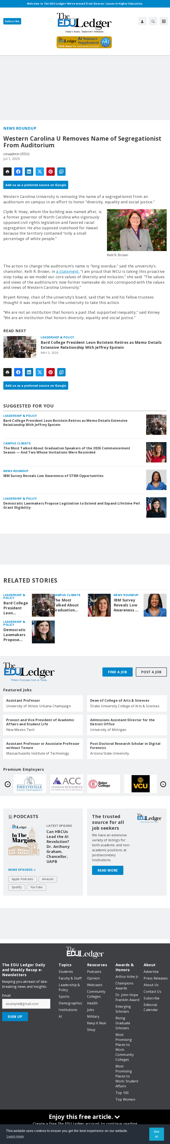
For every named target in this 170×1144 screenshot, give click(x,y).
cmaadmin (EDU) (16, 154)
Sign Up (15, 1016)
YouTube (36, 887)
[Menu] (164, 21)
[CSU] (105, 783)
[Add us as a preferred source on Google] (61, 171)
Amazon (48, 879)
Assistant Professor (23, 700)
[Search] (153, 21)
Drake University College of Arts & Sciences (124, 706)
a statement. (68, 271)
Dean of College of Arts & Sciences (119, 700)
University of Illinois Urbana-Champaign (38, 706)
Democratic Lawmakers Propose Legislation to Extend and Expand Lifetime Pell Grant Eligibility (71, 505)
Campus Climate (17, 443)
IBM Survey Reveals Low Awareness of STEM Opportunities (53, 476)
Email (6, 995)
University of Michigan (108, 729)
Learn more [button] (15, 1136)
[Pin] (50, 171)
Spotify (17, 887)
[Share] (18, 171)
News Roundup (19, 128)
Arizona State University (109, 753)
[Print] (7, 171)
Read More (108, 870)
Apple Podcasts (22, 879)
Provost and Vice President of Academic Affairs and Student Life (40, 722)
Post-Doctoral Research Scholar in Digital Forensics (125, 746)
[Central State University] (142, 783)
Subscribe (12, 21)
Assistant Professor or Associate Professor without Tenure (43, 746)
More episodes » (22, 870)
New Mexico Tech (20, 729)
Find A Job (117, 672)
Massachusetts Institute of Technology (37, 753)
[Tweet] (40, 171)
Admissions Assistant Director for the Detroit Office (122, 722)
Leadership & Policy (57, 337)
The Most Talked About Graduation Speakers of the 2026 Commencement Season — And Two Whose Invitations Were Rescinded (66, 450)
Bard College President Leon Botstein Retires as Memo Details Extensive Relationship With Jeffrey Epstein (101, 345)
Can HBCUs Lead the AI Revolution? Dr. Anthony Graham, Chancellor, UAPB (57, 846)
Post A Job (151, 672)
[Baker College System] (31, 783)
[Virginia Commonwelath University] (68, 783)
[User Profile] (142, 21)
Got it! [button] (156, 1134)
